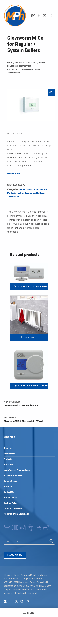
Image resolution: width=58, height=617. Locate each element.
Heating (32, 63)
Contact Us (9, 492)
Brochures (8, 465)
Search (51, 542)
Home (9, 63)
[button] (51, 92)
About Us (8, 486)
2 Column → (31, 337)
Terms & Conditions (13, 508)
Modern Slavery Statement (16, 514)
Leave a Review (14, 555)
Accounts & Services (13, 476)
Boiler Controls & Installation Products (26, 66)
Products (20, 63)
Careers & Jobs (10, 481)
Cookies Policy (10, 503)
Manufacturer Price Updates (17, 470)
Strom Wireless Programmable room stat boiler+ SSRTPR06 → (33, 286)
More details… (14, 174)
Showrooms (9, 454)
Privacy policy (10, 497)
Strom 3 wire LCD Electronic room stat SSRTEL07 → (33, 386)
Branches (8, 448)
